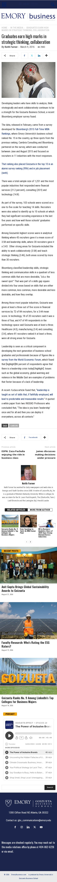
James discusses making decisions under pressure (45, 454)
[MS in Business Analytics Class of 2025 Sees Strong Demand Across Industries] (46, 521)
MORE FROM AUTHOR (40, 510)
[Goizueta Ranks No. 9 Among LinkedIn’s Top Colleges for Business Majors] (10, 521)
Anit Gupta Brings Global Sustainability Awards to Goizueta (25, 588)
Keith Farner (11, 46)
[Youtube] (41, 827)
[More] (46, 55)
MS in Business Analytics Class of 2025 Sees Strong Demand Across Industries (45, 533)
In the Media (16, 27)
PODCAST (10, 714)
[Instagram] (22, 827)
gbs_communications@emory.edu (34, 820)
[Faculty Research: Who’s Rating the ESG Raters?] (28, 620)
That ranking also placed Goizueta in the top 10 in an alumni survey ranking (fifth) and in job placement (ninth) (27, 168)
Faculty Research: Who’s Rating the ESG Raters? (26, 644)
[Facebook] (24, 55)
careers (14, 425)
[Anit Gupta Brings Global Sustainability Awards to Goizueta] (28, 565)
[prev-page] (26, 542)
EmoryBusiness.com (18, 875)
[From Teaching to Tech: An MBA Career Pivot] (28, 521)
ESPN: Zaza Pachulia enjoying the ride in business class (13, 454)
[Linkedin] (39, 55)
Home (4, 27)
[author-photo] (28, 472)
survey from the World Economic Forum (21, 359)
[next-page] (30, 542)
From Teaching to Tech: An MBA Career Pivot (28, 531)
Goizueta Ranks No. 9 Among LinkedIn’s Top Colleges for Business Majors (10, 532)
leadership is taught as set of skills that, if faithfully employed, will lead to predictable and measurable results (27, 394)
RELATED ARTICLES (16, 510)
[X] (31, 55)
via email (8, 851)
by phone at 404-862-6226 (40, 847)
